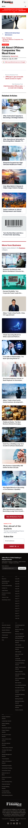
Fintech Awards (19, 671)
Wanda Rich (14, 56)
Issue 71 (17, 613)
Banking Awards (19, 698)
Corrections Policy (6, 770)
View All (17, 618)
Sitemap (12, 820)
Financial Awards (6, 784)
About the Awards (6, 625)
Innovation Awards (19, 687)
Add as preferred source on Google (15, 62)
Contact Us (4, 588)
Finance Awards (19, 709)
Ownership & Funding (7, 768)
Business (9, 38)
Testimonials (5, 635)
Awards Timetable (6, 627)
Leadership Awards (6, 721)
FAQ (3, 640)
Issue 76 (17, 601)
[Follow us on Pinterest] (8, 823)
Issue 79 (17, 593)
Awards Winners (6, 630)
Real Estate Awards (6, 727)
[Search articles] (24, 2)
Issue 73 (17, 608)
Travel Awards (5, 758)
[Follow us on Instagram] (11, 823)
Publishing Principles (7, 765)
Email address (5, 566)
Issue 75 (17, 603)
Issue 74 (17, 606)
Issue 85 (17, 578)
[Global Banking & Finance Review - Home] (7, 2)
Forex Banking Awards (20, 685)
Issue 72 (17, 611)
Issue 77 (17, 598)
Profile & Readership (7, 585)
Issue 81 (17, 588)
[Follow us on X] (20, 823)
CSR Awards (18, 651)
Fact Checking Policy (7, 781)
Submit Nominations (6, 632)
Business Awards (19, 633)
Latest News (5, 590)
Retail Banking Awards (7, 795)
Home (3, 38)
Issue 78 (17, 596)
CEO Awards (18, 645)
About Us (4, 578)
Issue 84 (17, 581)
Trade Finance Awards (7, 747)
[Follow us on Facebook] (14, 823)
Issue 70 (17, 615)
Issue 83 (17, 583)
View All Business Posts (14, 517)
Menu (3, 6)
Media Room (5, 637)
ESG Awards (18, 682)
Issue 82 (17, 586)
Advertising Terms (6, 599)
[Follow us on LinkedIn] (17, 823)
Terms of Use (5, 597)
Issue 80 (17, 591)
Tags (17, 820)
